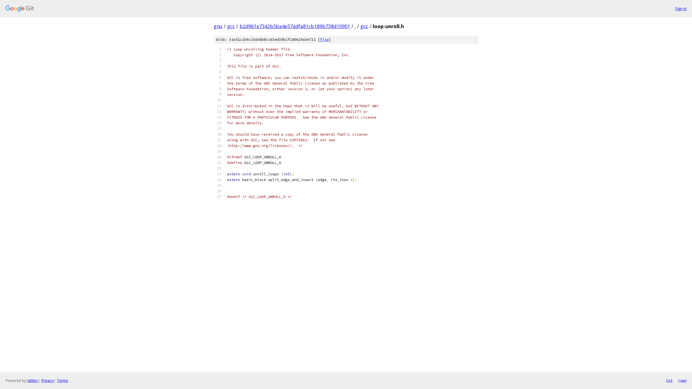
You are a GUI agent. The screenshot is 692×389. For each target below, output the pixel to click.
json (682, 380)
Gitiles (32, 380)
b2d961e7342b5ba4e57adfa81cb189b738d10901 (294, 26)
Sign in (681, 8)
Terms (62, 380)
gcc (231, 26)
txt (669, 380)
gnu (218, 26)
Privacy (47, 380)
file (324, 39)
